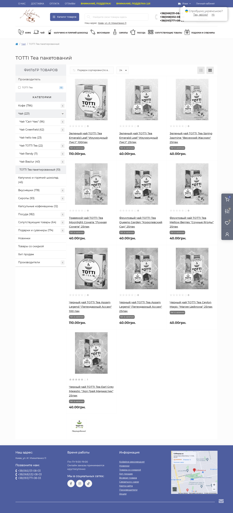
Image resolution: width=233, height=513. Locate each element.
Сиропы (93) (26, 198)
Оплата (54, 3)
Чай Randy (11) (28, 153)
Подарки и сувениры (203, 33)
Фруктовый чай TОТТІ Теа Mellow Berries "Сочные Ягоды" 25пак (192, 222)
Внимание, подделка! (96, 3)
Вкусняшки (103, 33)
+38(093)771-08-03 (172, 20)
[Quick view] (111, 81)
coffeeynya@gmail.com (80, 491)
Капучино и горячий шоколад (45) (38, 180)
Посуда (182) (26, 214)
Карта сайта (126, 485)
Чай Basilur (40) (29, 161)
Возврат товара (128, 477)
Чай (42, 33)
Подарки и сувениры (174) (35, 230)
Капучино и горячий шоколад (70, 33)
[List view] (201, 70)
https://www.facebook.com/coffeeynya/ (71, 483)
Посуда (141, 33)
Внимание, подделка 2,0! (133, 3)
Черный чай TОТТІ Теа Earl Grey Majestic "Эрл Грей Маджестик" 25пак (91, 391)
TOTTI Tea (41, 87)
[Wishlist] (111, 88)
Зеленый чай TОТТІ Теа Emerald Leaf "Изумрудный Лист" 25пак (138, 138)
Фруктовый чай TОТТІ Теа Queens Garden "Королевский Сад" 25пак (140, 222)
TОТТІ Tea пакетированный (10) (39, 169)
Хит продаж (26, 254)
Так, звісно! (200, 14)
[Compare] (111, 95)
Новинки (24, 238)
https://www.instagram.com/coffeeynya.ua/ (79, 483)
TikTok (88, 483)
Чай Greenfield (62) (31, 129)
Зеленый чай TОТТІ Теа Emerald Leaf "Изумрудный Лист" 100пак (88, 138)
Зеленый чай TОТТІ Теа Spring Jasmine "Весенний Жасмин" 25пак (191, 138)
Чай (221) (24, 113)
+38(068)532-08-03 (172, 17)
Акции (123, 493)
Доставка (37, 3)
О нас (22, 3)
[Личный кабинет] (227, 234)
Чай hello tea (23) (30, 137)
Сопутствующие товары (168, 33)
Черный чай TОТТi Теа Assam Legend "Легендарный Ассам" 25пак (140, 307)
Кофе (28, 33)
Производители (29, 262)
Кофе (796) (25, 105)
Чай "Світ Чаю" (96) (32, 121)
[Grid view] (210, 70)
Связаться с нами (129, 481)
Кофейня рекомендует (132, 461)
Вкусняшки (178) (29, 190)
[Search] (89, 17)
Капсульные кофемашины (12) (38, 206)
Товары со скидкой (31, 246)
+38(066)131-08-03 (171, 13)
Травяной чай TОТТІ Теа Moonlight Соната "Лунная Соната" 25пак (88, 222)
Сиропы (123, 33)
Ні (213, 14)
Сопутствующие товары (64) (37, 222)
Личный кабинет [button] (205, 3)
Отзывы (70, 3)
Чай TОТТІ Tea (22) (31, 145)
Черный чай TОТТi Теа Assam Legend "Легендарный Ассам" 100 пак (90, 307)
